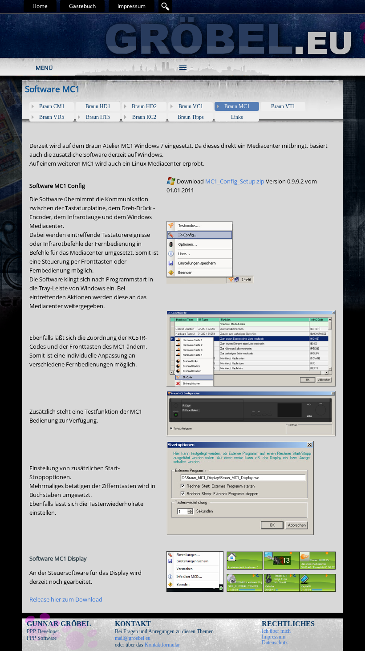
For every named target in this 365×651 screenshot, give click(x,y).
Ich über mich (276, 631)
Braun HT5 (98, 117)
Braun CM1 (52, 106)
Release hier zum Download (65, 599)
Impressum (132, 6)
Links (237, 117)
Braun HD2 (144, 106)
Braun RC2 (144, 117)
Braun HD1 (97, 106)
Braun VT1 (283, 106)
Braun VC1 (190, 106)
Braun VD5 (51, 117)
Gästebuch (82, 6)
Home (40, 6)
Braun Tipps (191, 117)
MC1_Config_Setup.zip (234, 181)
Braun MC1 (237, 106)
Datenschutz (275, 642)
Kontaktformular (162, 645)
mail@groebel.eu (132, 638)
